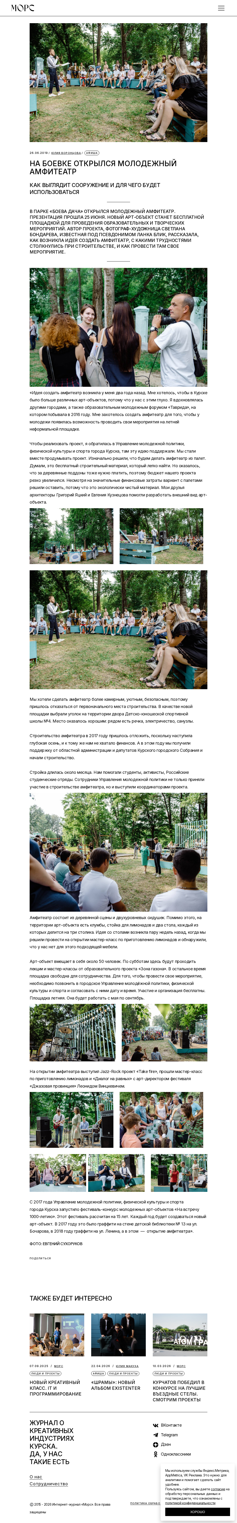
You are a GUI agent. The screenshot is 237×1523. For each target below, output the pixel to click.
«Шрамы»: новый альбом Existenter (115, 1385)
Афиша (92, 153)
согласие (218, 1489)
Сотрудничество (49, 1483)
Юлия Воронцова (66, 153)
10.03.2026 (162, 1366)
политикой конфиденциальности (190, 1503)
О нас (36, 1476)
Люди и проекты (45, 1373)
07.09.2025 (39, 1366)
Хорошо (197, 1512)
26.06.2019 (39, 153)
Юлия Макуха (127, 1366)
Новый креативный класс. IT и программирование (55, 1388)
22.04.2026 (100, 1366)
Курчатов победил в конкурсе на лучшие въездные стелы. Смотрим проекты (179, 1391)
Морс (58, 1366)
